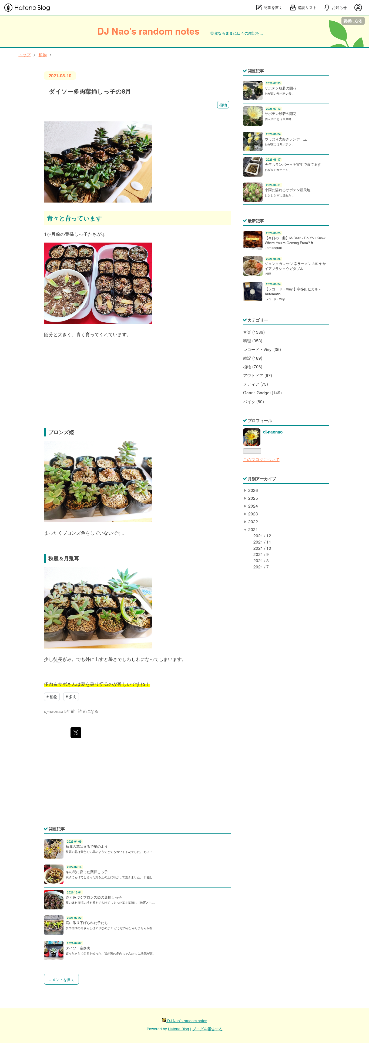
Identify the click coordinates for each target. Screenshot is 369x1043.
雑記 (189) (252, 358)
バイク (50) (253, 401)
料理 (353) (252, 340)
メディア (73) (255, 384)
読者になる (353, 20)
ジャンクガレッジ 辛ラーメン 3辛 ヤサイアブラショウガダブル (295, 266)
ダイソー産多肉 (78, 948)
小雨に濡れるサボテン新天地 (287, 189)
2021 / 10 (262, 548)
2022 (253, 521)
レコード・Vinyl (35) (262, 349)
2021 (253, 529)
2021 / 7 (261, 566)
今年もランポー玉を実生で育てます (293, 164)
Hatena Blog (178, 1028)
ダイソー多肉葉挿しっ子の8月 (90, 91)
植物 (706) (252, 366)
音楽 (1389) (254, 332)
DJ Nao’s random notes (148, 30)
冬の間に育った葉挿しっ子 (87, 871)
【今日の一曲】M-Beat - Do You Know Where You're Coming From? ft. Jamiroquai (295, 242)
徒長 (57, 658)
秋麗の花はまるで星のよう (87, 846)
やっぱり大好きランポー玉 (286, 138)
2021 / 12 (262, 535)
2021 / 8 (261, 560)
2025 (253, 498)
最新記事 (256, 221)
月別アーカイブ (262, 479)
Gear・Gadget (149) (262, 392)
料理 (268, 273)
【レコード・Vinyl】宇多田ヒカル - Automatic (292, 291)
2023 (253, 513)
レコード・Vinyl (275, 299)
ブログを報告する (207, 1028)
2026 (253, 490)
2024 (253, 506)
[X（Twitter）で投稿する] (76, 732)
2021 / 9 (261, 554)
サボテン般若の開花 (280, 88)
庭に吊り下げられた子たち (87, 922)
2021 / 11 (262, 542)
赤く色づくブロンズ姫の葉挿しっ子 (94, 897)
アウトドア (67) (257, 375)
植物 (223, 104)
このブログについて (261, 459)
